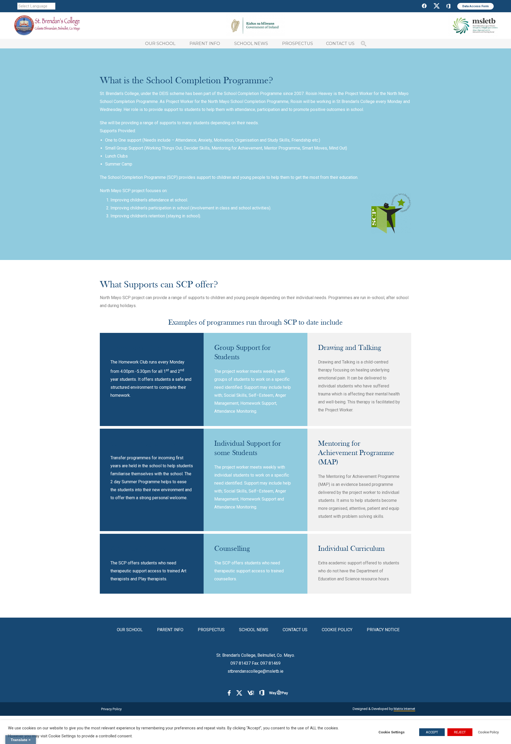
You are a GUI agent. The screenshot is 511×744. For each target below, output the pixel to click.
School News (253, 629)
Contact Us (295, 629)
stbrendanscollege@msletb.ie (255, 671)
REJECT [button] (460, 732)
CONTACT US (340, 43)
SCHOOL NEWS (251, 43)
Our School (130, 629)
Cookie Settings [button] (391, 732)
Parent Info (170, 629)
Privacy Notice (383, 629)
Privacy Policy (111, 709)
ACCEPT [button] (432, 732)
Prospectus (211, 629)
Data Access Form (475, 6)
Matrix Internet (404, 709)
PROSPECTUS (297, 43)
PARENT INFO (204, 43)
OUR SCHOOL (160, 43)
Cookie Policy (337, 629)
